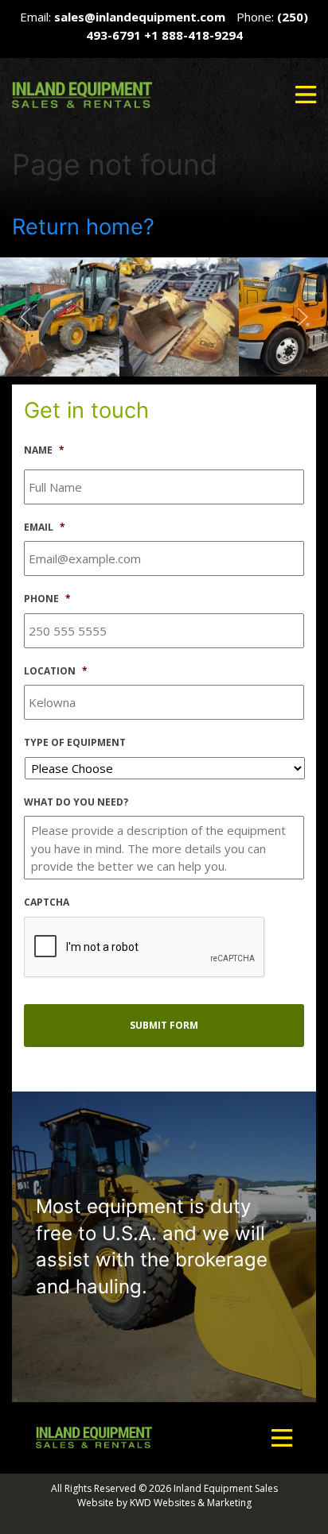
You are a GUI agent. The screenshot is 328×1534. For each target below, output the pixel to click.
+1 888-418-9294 (193, 35)
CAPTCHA (46, 902)
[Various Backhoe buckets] (179, 315)
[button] (305, 94)
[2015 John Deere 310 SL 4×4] (59, 315)
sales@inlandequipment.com (139, 17)
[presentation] (145, 948)
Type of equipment (75, 742)
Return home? (83, 227)
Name (44, 450)
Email (44, 527)
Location (56, 671)
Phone (47, 599)
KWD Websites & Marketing (191, 1502)
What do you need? (76, 802)
